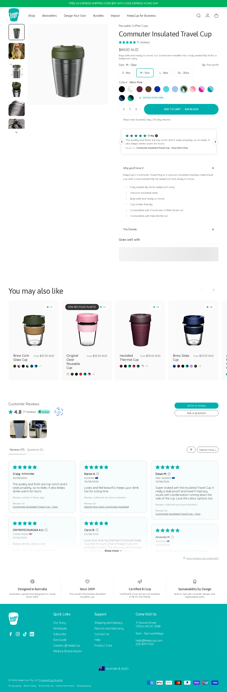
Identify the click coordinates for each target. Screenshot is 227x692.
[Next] (99, 70)
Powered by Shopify (51, 680)
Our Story (59, 622)
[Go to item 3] (17, 70)
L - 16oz (164, 72)
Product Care (103, 645)
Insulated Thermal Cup (129, 358)
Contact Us (102, 634)
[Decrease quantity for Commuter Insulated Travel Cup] (123, 109)
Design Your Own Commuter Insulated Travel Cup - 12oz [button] (106, 506)
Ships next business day (137, 119)
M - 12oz (145, 72)
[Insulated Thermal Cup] (140, 325)
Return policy (30, 686)
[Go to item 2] (17, 51)
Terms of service (46, 686)
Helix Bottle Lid (158, 215)
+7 (40, 366)
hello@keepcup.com (149, 640)
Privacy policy (15, 686)
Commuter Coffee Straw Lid (166, 210)
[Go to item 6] (17, 127)
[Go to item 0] (17, 32)
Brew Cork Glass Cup (21, 358)
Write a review (196, 405)
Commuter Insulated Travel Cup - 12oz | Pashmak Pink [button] (179, 513)
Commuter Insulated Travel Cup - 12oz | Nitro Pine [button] (36, 506)
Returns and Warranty (109, 628)
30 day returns (161, 119)
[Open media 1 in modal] (67, 64)
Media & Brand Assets (67, 651)
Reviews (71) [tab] (17, 449)
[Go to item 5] (17, 108)
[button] (128, 42)
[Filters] (191, 450)
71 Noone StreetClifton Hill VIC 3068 (148, 624)
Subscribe (59, 634)
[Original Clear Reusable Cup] (87, 325)
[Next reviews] (215, 141)
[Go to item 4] (17, 89)
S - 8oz (126, 72)
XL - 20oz (183, 72)
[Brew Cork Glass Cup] (34, 325)
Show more (112, 550)
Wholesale (60, 628)
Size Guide (60, 640)
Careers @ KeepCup (66, 645)
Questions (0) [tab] (35, 449)
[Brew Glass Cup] (193, 325)
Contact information (65, 686)
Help (97, 640)
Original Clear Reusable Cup (73, 362)
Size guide (212, 64)
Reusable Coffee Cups (133, 26)
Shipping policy (84, 686)
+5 (93, 374)
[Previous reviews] (122, 141)
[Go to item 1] (19, 429)
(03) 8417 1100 (145, 644)
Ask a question (196, 413)
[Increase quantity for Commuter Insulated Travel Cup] (137, 109)
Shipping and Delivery (109, 622)
